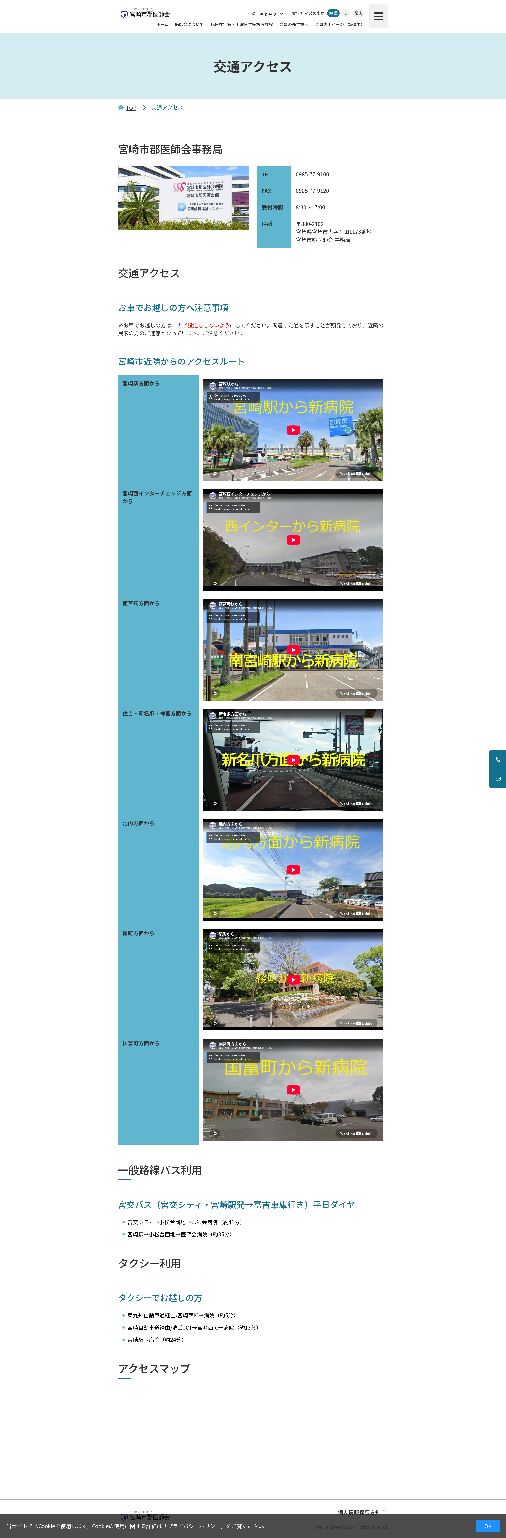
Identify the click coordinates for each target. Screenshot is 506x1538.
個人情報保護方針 (359, 1512)
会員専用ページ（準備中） (340, 24)
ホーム (162, 24)
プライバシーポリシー (194, 1526)
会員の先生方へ (293, 24)
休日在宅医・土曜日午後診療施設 (242, 24)
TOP (131, 107)
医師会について (189, 24)
